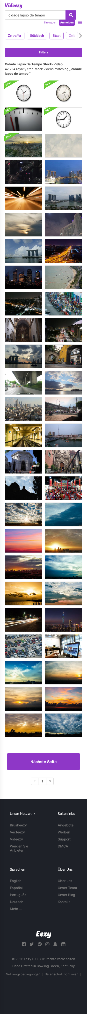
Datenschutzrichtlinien (62, 974)
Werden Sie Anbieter (19, 848)
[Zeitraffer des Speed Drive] (23, 198)
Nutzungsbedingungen (23, 974)
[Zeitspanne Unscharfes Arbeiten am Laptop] (63, 646)
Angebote (65, 825)
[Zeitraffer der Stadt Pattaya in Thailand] (63, 277)
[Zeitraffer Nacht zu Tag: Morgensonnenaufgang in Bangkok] (23, 146)
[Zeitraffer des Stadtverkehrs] (23, 172)
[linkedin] (63, 944)
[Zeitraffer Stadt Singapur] (63, 172)
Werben (64, 832)
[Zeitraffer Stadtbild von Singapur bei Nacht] (23, 356)
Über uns (65, 881)
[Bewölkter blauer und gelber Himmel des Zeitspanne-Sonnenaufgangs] (23, 673)
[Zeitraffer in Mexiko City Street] (63, 356)
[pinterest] (40, 944)
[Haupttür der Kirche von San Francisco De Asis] (63, 462)
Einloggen (50, 22)
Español (16, 888)
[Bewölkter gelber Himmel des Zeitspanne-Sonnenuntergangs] (23, 593)
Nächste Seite (43, 761)
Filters (43, 52)
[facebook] (24, 944)
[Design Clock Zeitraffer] (23, 93)
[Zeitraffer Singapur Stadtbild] (63, 198)
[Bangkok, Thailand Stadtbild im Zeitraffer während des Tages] (23, 409)
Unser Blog (66, 895)
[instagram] (47, 944)
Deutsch (16, 902)
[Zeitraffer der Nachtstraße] (23, 620)
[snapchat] (55, 944)
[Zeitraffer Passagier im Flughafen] (23, 435)
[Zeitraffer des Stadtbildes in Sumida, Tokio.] (63, 435)
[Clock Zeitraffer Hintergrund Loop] (23, 119)
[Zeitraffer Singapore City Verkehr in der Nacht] (63, 330)
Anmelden (67, 22)
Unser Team (67, 888)
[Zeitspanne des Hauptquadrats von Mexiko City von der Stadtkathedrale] (63, 409)
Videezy (16, 839)
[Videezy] (13, 5)
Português (18, 895)
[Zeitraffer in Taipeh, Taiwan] (63, 620)
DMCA (63, 846)
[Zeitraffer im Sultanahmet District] (23, 462)
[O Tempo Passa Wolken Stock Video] (63, 146)
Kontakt (64, 902)
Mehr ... (16, 909)
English (15, 881)
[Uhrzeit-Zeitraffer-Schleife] (63, 119)
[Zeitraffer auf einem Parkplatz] (23, 646)
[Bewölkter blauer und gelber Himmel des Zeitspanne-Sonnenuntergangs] (23, 725)
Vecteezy (17, 832)
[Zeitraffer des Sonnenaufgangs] (23, 225)
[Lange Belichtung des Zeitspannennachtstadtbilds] (63, 251)
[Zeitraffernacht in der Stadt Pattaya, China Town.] (63, 488)
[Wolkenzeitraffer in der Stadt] (63, 225)
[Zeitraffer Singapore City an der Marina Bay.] (23, 251)
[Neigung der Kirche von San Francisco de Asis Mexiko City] (23, 330)
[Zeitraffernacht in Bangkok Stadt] (23, 304)
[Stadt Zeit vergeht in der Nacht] (23, 277)
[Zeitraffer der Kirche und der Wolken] (23, 488)
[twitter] (31, 944)
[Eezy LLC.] (43, 934)
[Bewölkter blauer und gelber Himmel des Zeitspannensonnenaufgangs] (23, 514)
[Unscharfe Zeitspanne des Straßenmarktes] (63, 304)
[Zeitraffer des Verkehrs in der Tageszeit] (23, 383)
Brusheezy (18, 825)
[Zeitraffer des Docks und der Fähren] (63, 383)
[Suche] (70, 15)
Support (64, 839)
